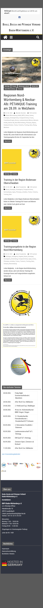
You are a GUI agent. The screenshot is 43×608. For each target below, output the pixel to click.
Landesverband (23, 120)
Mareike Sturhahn (21, 113)
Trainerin (21, 125)
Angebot (21, 256)
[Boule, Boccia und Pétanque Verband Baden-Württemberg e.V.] (5, 37)
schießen (24, 192)
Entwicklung (14, 259)
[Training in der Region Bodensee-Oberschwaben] (21, 160)
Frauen (14, 86)
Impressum (5, 549)
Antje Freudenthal (21, 187)
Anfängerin (15, 256)
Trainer (16, 125)
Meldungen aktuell (24, 86)
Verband (6, 263)
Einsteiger (6, 118)
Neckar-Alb (35, 86)
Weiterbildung (13, 263)
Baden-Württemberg (11, 115)
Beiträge (7, 86)
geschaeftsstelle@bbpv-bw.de (16, 513)
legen (13, 192)
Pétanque (28, 122)
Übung (34, 125)
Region (34, 122)
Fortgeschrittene (24, 118)
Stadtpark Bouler (8, 125)
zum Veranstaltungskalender (11, 454)
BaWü (19, 115)
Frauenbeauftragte (9, 120)
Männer (31, 120)
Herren (17, 120)
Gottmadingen (8, 192)
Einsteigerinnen (14, 118)
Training (20, 89)
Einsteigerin (19, 189)
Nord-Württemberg (10, 89)
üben (30, 125)
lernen (34, 259)
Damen (31, 115)
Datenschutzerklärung (9, 551)
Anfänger (8, 256)
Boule (27, 115)
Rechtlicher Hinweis (8, 554)
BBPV (23, 115)
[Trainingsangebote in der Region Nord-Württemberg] (21, 227)
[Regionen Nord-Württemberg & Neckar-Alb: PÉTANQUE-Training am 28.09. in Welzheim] (21, 70)
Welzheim (6, 127)
